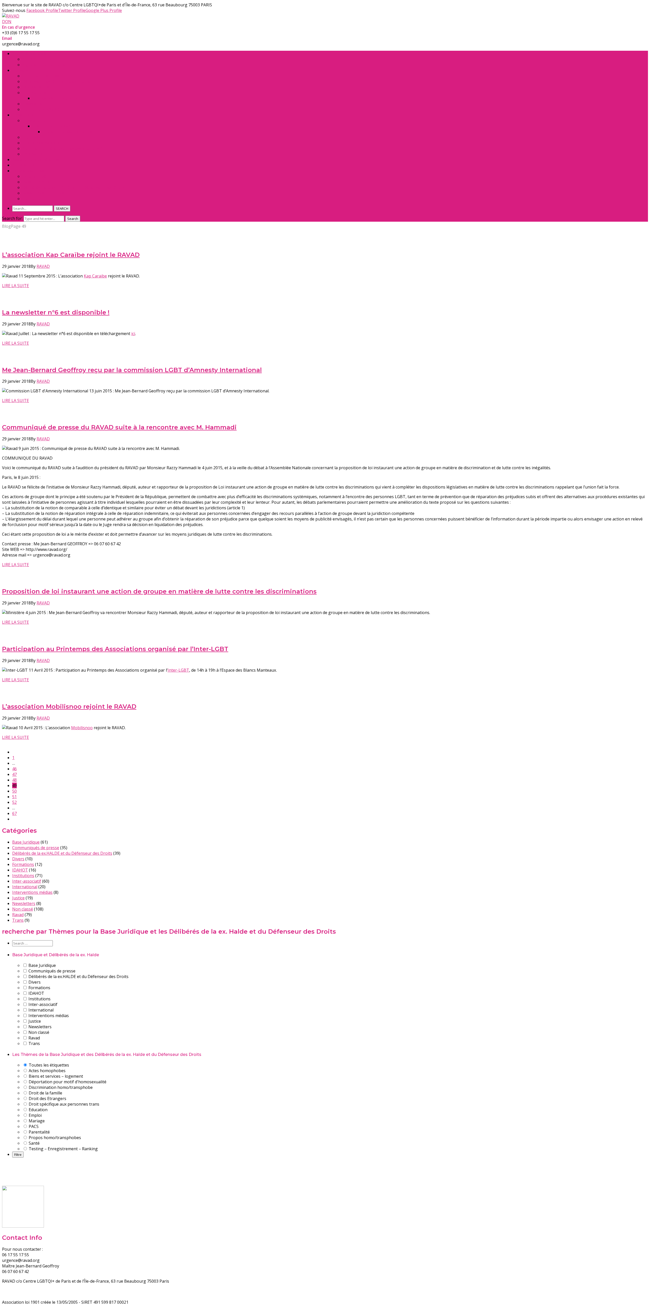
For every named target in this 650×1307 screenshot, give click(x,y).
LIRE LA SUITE (15, 285)
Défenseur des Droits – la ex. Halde (56, 81)
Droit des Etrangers (47, 1098)
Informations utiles (41, 76)
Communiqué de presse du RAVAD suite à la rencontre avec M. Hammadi (119, 427)
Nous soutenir (26, 165)
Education (37, 1109)
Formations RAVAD (40, 109)
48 (14, 780)
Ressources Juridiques (43, 193)
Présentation (24, 115)
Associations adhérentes (36, 159)
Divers (18, 859)
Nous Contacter (37, 59)
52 (14, 802)
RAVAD (43, 266)
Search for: (12, 218)
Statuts (29, 137)
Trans (18, 920)
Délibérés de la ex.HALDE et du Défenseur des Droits (62, 853)
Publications (34, 92)
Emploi (35, 1115)
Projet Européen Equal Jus (67, 131)
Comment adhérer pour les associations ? (62, 148)
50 (14, 791)
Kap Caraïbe (95, 276)
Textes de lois (35, 87)
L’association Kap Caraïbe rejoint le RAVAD (71, 254)
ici (133, 333)
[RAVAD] (10, 16)
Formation (32, 198)
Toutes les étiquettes (48, 1065)
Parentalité (39, 1132)
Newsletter (33, 104)
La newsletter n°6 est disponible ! (55, 312)
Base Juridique (36, 182)
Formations (23, 864)
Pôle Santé (32, 154)
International (24, 887)
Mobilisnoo (82, 727)
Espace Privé (34, 176)
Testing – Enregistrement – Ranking (63, 1149)
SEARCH (62, 208)
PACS (33, 1126)
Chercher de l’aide (29, 53)
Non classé (22, 909)
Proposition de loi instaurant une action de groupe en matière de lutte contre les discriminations (159, 591)
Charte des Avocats (40, 143)
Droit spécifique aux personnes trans (63, 1104)
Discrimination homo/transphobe (60, 1087)
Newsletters (23, 903)
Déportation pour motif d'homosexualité (67, 1082)
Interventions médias (32, 892)
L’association (34, 120)
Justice (18, 898)
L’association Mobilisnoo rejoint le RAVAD (69, 706)
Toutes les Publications (54, 98)
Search (72, 218)
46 (14, 769)
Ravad (18, 914)
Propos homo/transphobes (54, 1137)
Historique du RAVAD (53, 126)
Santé (34, 1143)
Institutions (23, 875)
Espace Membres (28, 170)
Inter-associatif (26, 881)
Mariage (36, 1121)
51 (14, 796)
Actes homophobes (47, 1070)
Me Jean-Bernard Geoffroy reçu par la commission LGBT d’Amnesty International (132, 370)
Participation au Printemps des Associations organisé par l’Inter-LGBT (115, 649)
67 (14, 813)
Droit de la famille (45, 1093)
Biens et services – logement (55, 1076)
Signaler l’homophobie (43, 64)
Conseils (20, 70)
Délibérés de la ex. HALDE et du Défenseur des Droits (73, 187)
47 (14, 774)
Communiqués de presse (35, 847)
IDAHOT (20, 870)
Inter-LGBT (178, 670)
